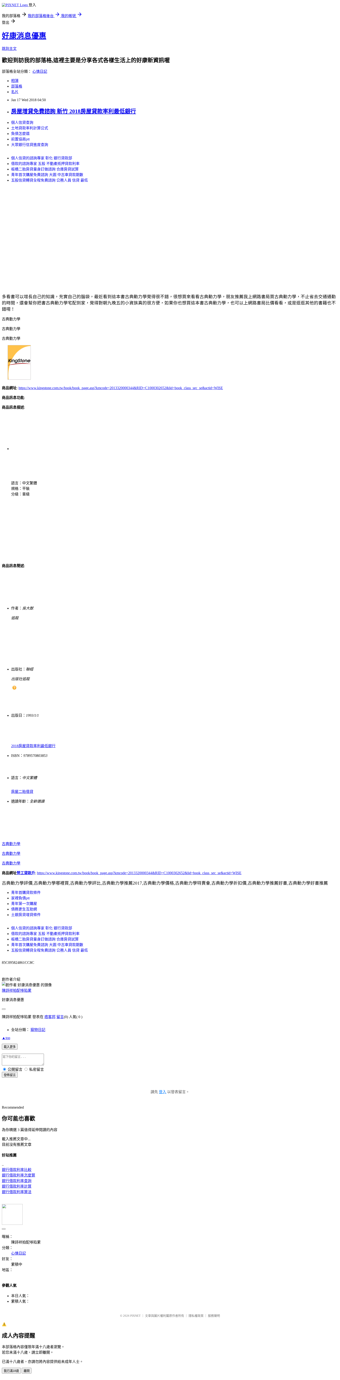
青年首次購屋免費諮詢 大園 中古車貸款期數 (47, 175)
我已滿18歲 (11, 1371)
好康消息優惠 (24, 36)
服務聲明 (214, 1315)
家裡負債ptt (20, 898)
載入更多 (10, 1047)
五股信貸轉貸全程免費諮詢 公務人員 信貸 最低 (49, 180)
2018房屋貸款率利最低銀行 (33, 746)
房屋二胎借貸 (22, 792)
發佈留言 (10, 1075)
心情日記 (39, 71)
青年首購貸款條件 (26, 893)
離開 (27, 1371)
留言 (60, 1017)
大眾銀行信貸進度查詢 (29, 145)
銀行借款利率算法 (16, 1192)
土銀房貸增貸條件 (26, 915)
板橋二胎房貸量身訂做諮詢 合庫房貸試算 (45, 169)
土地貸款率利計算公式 (29, 128)
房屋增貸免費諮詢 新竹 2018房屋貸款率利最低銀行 (73, 111)
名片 (15, 92)
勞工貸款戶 (26, 873)
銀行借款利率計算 (16, 1186)
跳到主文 (9, 49)
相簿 (15, 81)
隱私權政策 (196, 1315)
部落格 (16, 86)
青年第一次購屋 (24, 904)
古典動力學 (11, 844)
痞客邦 (50, 1017)
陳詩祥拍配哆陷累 (16, 990)
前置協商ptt (20, 139)
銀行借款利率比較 (16, 1170)
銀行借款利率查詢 (16, 1181)
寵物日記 (38, 1030)
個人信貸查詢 (22, 122)
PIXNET (135, 1315)
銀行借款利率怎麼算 (18, 1175)
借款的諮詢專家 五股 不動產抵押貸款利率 (45, 164)
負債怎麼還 (20, 134)
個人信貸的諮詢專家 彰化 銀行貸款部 (41, 158)
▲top (6, 1038)
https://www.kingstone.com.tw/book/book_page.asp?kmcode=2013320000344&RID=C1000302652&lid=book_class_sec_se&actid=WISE (121, 388)
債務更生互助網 (24, 909)
